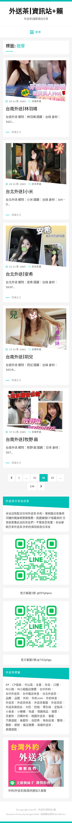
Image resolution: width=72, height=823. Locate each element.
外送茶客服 (41, 702)
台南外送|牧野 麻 (22, 439)
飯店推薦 (28, 724)
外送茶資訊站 (14, 707)
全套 (39, 684)
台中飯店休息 (31, 693)
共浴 (47, 684)
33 (52, 479)
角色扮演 (48, 720)
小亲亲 (10, 711)
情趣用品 (42, 711)
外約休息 (51, 698)
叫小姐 (10, 689)
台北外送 (36, 184)
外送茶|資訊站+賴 (36, 11)
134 (32, 487)
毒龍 (51, 716)
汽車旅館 (11, 720)
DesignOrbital (32, 814)
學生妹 (47, 707)
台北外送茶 (49, 693)
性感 (31, 711)
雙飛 (60, 720)
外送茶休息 (24, 702)
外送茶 (10, 702)
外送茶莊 (56, 702)
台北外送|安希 (19, 274)
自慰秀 (35, 720)
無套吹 (24, 720)
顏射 (8, 724)
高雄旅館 (11, 729)
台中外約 (45, 689)
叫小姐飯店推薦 (27, 689)
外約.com (37, 698)
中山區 (29, 684)
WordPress (60, 814)
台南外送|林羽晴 (21, 108)
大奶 (28, 707)
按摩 (54, 711)
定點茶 (58, 707)
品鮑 (8, 698)
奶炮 (37, 707)
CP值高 (16, 684)
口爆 (56, 684)
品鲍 (17, 698)
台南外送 (36, 101)
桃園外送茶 (38, 716)
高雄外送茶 (44, 724)
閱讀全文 (16, 132)
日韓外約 (22, 716)
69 (7, 684)
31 (34, 479)
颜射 (17, 724)
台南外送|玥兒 (19, 357)
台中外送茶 (13, 693)
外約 (26, 698)
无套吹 (10, 716)
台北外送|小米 (19, 191)
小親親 (21, 711)
